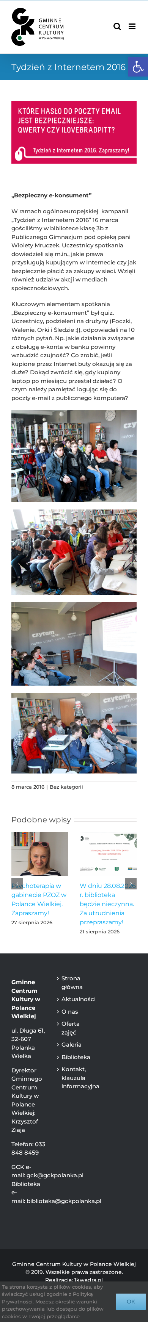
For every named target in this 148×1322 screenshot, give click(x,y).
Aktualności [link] (75, 999)
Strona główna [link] (72, 983)
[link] (138, 67)
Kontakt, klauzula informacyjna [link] (75, 1078)
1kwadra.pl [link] (88, 1280)
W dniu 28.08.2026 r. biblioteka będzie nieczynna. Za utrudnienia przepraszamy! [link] (108, 904)
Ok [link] (131, 1301)
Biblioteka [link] (75, 1057)
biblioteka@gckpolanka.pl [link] (64, 1201)
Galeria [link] (71, 1044)
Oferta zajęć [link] (70, 1028)
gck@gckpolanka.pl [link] (55, 1175)
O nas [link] (69, 1011)
